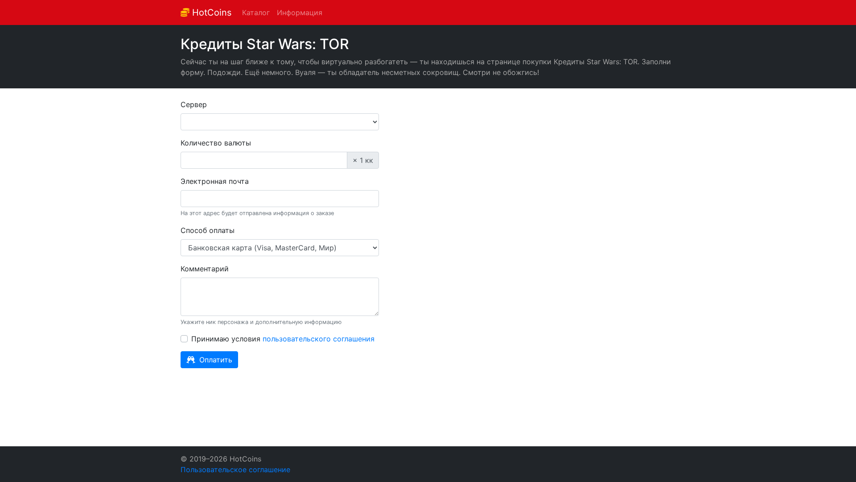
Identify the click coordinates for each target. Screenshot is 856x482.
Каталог (256, 12)
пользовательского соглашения (318, 338)
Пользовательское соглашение (235, 469)
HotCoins (210, 12)
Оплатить (214, 359)
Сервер (194, 104)
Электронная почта (215, 181)
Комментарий (205, 268)
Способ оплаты (208, 230)
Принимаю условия (282, 338)
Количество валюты (216, 142)
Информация (299, 12)
